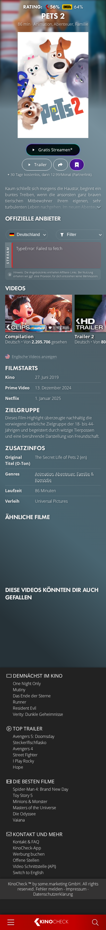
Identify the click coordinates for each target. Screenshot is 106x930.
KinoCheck (17, 884)
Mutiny (19, 689)
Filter (71, 234)
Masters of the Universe (34, 807)
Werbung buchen (29, 854)
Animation (44, 474)
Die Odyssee (24, 813)
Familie (83, 474)
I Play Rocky (23, 761)
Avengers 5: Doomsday (33, 736)
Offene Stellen (26, 860)
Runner (19, 702)
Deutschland (28, 234)
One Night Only (27, 683)
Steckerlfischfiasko (29, 742)
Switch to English (28, 872)
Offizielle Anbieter (33, 218)
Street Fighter (25, 754)
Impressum (76, 889)
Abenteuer (65, 474)
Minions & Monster (30, 801)
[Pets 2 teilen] (60, 165)
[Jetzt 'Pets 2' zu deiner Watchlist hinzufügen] (76, 165)
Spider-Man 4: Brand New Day (40, 789)
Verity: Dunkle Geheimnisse (38, 714)
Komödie (43, 480)
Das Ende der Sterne (32, 695)
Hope (18, 767)
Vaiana (19, 820)
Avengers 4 (23, 748)
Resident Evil (24, 708)
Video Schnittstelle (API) (34, 866)
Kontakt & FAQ (26, 841)
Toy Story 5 (23, 795)
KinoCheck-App (27, 847)
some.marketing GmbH (59, 884)
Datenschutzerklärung (53, 894)
